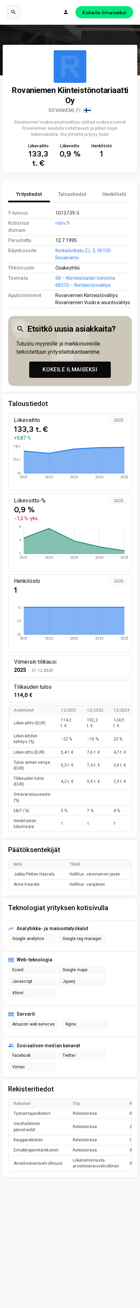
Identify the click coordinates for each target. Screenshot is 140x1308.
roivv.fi (62, 223)
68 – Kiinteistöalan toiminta (85, 278)
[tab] (29, 194)
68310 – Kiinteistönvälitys (83, 285)
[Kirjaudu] (66, 12)
